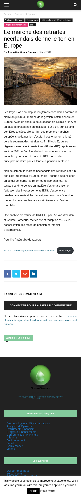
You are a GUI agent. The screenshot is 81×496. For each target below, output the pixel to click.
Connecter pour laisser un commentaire (41, 305)
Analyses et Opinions (26, 14)
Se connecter (15, 473)
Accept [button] (33, 490)
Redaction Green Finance (22, 52)
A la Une (12, 437)
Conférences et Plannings (22, 434)
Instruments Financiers (20, 429)
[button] (75, 5)
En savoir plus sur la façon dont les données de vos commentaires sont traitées (40, 320)
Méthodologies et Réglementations (56, 20)
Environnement (16, 440)
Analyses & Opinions (19, 426)
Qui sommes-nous (18, 470)
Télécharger (65, 250)
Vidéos (11, 449)
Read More (47, 490)
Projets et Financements (15, 24)
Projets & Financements (21, 432)
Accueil (7, 14)
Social (32, 24)
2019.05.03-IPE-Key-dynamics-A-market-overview (29, 250)
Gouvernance (32, 20)
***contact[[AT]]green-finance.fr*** (40, 397)
